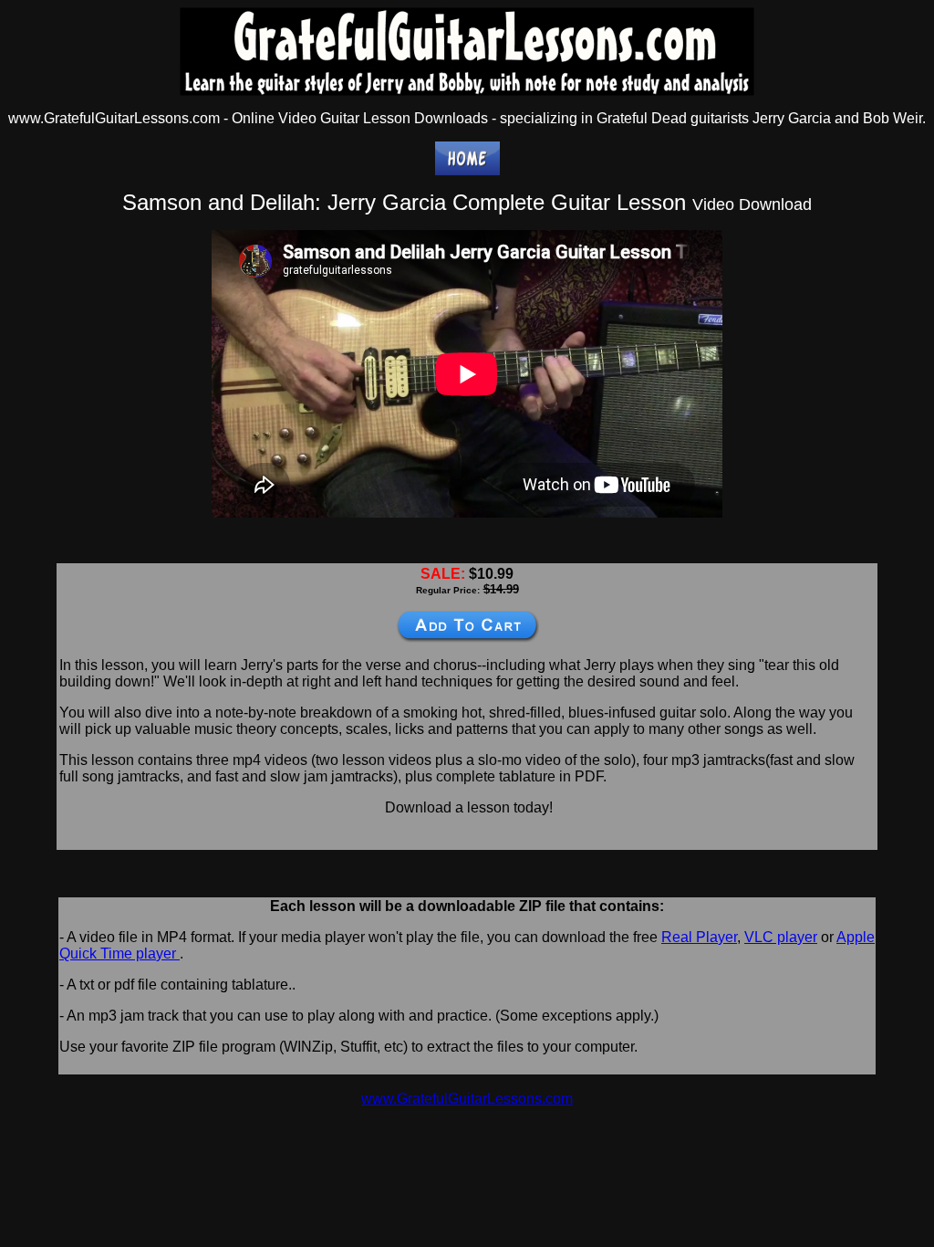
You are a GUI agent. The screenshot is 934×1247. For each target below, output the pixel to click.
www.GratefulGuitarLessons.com (467, 1098)
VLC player (780, 937)
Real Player (699, 937)
